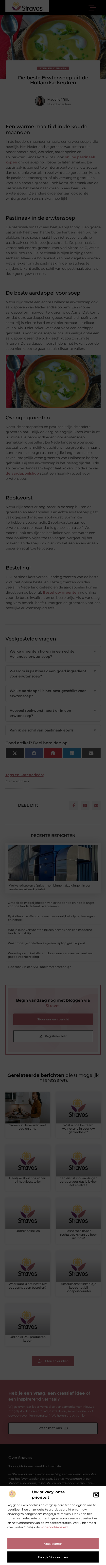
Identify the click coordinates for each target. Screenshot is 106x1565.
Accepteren (53, 1544)
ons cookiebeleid (55, 1527)
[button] (96, 1494)
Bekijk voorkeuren (53, 1557)
